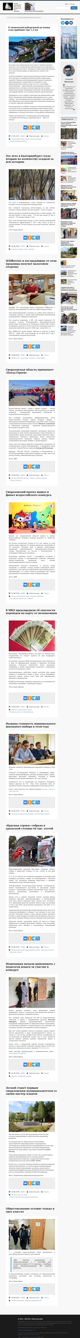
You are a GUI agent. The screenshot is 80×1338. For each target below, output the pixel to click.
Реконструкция (35, 139)
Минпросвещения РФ (33, 1300)
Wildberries (15, 358)
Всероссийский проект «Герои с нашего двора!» (29, 478)
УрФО (66, 4)
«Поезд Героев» (15, 480)
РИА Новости (44, 1048)
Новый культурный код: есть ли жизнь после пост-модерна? (17, 7)
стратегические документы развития (24, 1197)
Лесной (14, 1195)
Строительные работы (18, 141)
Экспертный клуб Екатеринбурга (34, 11)
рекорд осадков (17, 249)
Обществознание (17, 1300)
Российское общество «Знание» (21, 598)
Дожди (31, 249)
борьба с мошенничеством (21, 710)
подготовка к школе (42, 814)
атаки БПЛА (40, 358)
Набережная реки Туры (20, 139)
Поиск (74, 8)
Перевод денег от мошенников (21, 712)
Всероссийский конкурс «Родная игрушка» (27, 596)
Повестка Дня (10, 17)
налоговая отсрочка (27, 358)
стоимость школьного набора (22, 814)
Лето (26, 249)
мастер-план (22, 1195)
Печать (46, 136)
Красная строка (15, 952)
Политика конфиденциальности (26, 1330)
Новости (15, 17)
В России (72, 4)
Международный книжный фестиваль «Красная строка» (32, 950)
